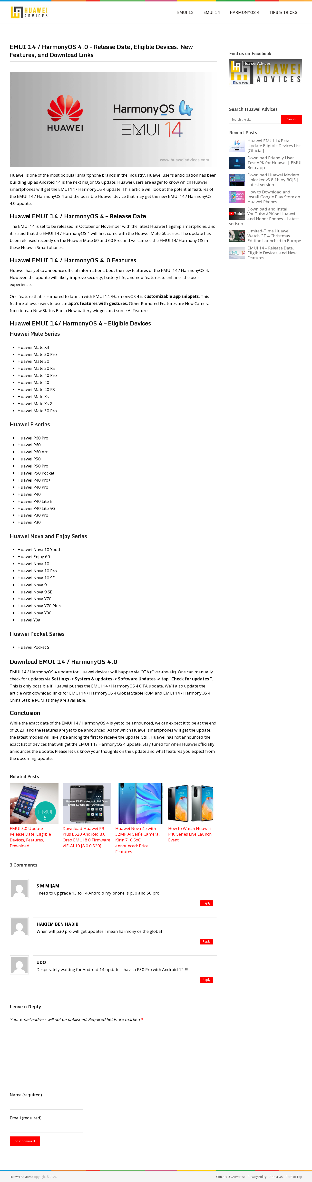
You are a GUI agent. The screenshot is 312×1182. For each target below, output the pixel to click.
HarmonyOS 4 (245, 12)
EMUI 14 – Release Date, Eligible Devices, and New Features (271, 252)
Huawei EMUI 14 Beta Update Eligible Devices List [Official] (274, 145)
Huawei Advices (20, 1177)
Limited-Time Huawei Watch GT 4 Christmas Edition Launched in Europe (274, 235)
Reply (206, 903)
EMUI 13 (185, 12)
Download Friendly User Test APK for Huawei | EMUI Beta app (274, 162)
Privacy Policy (257, 1177)
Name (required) (26, 1094)
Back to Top (294, 1177)
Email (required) (25, 1118)
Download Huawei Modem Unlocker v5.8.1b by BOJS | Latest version (273, 179)
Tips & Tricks (283, 12)
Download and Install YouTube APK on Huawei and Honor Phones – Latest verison (264, 216)
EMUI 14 (212, 12)
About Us (276, 1177)
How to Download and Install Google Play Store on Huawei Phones (273, 196)
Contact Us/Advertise (231, 1177)
